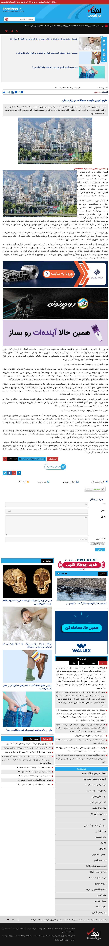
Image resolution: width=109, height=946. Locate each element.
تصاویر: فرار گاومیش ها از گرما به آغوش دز (86, 603)
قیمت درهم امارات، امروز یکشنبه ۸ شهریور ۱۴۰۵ (33, 780)
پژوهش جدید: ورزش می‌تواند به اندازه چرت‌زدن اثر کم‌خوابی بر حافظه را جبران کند (43, 39)
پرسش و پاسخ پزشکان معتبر (93, 773)
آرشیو (64, 931)
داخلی (96, 92)
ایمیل (103, 510)
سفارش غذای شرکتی (97, 872)
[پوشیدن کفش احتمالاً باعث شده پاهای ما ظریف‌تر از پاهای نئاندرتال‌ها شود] (27, 666)
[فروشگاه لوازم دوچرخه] (55, 303)
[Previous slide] (66, 573)
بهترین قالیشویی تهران (96, 889)
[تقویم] (104, 54)
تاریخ (74, 920)
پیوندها (41, 2)
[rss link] (18, 919)
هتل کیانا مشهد (99, 808)
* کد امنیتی (100, 538)
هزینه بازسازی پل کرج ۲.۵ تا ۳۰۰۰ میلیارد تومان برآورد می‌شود (28, 752)
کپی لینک (52, 459)
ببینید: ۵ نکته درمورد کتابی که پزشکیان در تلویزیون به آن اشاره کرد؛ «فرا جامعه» (80, 741)
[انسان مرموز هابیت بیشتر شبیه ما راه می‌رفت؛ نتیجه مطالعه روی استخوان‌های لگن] (27, 581)
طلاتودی (102, 848)
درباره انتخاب (70, 928)
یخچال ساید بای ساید (96, 790)
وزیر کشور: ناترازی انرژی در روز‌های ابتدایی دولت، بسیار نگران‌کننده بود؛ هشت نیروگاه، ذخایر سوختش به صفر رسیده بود (80, 749)
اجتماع (60, 920)
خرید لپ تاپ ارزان (98, 802)
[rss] (17, 31)
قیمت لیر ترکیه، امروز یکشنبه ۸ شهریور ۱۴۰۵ (35, 775)
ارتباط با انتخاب (50, 2)
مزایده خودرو (100, 883)
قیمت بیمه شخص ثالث (96, 866)
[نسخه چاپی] (4, 92)
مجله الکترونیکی (18, 928)
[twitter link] (8, 919)
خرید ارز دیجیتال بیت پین (94, 779)
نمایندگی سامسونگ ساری (95, 825)
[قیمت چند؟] (104, 45)
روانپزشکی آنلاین (99, 912)
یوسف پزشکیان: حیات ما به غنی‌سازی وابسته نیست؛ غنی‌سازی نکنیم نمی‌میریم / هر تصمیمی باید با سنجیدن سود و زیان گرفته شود (80, 758)
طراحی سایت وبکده (97, 877)
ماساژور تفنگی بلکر (98, 814)
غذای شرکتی (101, 831)
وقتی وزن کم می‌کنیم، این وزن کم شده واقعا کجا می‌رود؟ (54, 67)
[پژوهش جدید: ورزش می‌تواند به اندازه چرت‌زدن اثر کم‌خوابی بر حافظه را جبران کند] (27, 624)
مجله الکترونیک (14, 2)
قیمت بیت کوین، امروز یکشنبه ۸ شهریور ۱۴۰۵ (34, 767)
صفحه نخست (102, 920)
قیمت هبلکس (100, 860)
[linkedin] (19, 473)
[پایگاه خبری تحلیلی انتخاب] (95, 12)
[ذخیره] (12, 92)
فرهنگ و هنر (43, 920)
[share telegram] (12, 31)
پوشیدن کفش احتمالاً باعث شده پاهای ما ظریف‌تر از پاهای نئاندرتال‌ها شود (46, 53)
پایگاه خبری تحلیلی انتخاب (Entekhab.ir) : (90, 168)
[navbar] (106, 25)
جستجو (71, 931)
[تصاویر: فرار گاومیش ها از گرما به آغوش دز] (81, 589)
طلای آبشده (101, 906)
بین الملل (82, 920)
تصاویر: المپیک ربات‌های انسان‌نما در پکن (90, 735)
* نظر (103, 517)
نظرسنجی (4, 2)
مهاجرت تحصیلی (99, 854)
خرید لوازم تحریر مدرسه (96, 785)
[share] (6, 31)
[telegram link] (13, 919)
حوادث (33, 920)
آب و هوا (34, 2)
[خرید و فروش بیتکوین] (81, 632)
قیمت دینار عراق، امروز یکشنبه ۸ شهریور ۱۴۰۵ (34, 771)
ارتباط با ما (59, 928)
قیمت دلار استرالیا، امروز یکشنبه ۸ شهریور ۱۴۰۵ (33, 784)
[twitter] (5, 473)
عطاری (103, 819)
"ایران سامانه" (58, 940)
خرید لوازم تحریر (99, 796)
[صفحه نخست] (104, 40)
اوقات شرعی (25, 2)
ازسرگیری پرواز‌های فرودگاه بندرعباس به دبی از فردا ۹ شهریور (29, 743)
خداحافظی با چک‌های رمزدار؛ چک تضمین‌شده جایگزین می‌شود (27, 747)
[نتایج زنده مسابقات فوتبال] (104, 59)
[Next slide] (58, 573)
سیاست (91, 920)
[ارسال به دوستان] (8, 92)
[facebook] (9, 473)
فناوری (53, 920)
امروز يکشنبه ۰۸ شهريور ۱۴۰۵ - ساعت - (87, 25)
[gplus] (14, 473)
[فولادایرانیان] (55, 274)
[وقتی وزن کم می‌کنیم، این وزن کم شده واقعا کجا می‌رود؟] (27, 709)
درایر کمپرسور (100, 837)
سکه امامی (101, 895)
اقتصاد (105, 92)
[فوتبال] (104, 50)
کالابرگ (103, 843)
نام (104, 503)
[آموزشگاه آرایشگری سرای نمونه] (55, 333)
